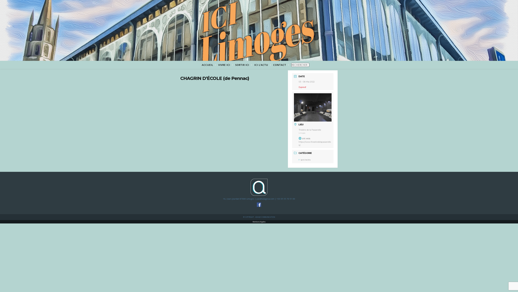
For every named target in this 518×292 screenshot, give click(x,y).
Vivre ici (224, 65)
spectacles (306, 160)
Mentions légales (259, 222)
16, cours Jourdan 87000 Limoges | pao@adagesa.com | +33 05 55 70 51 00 (259, 198)
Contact (279, 65)
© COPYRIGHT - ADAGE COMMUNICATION (259, 217)
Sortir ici (242, 65)
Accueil (207, 65)
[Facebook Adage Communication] (259, 205)
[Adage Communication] (259, 187)
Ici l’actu (261, 65)
